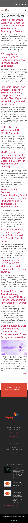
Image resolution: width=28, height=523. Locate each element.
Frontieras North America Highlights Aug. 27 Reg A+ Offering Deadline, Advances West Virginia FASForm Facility (17, 496)
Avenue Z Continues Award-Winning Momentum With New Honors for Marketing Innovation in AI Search (14, 297)
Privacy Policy (14, 433)
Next (25, 373)
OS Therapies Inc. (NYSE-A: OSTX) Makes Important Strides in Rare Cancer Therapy (13, 266)
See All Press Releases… (11, 505)
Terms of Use (14, 436)
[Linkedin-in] (14, 520)
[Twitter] (13, 520)
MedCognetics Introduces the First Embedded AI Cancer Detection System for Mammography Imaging (13, 159)
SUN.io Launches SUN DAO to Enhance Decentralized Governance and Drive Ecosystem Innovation (13, 331)
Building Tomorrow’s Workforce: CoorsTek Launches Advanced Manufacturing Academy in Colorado (13, 25)
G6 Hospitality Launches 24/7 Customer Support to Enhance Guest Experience (13, 60)
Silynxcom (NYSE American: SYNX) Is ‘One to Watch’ (17, 484)
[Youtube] (16, 520)
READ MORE (15, 477)
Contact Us (14, 452)
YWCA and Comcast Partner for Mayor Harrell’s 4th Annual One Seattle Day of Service (12, 235)
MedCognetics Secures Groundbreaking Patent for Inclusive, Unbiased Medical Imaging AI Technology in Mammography (14, 198)
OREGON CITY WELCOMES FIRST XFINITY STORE (11, 130)
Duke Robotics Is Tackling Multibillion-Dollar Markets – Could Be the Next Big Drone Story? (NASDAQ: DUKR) (18, 472)
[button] (25, 10)
